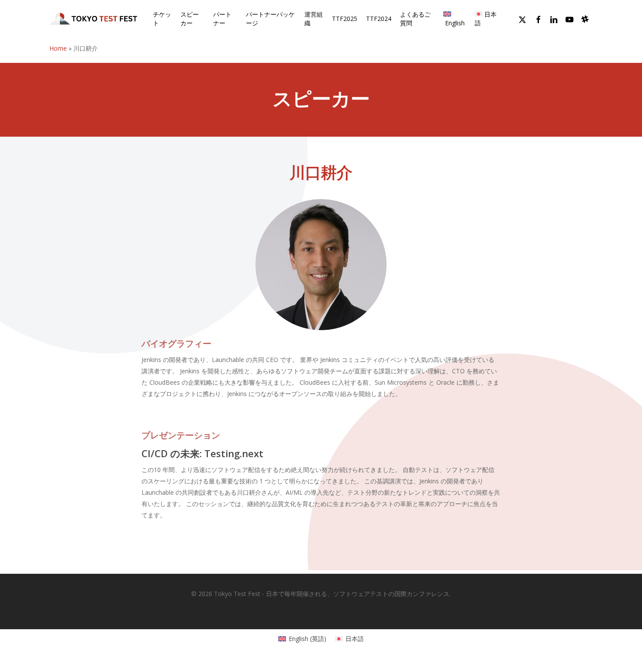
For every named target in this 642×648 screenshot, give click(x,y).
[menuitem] (454, 19)
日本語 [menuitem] (354, 638)
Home (58, 48)
